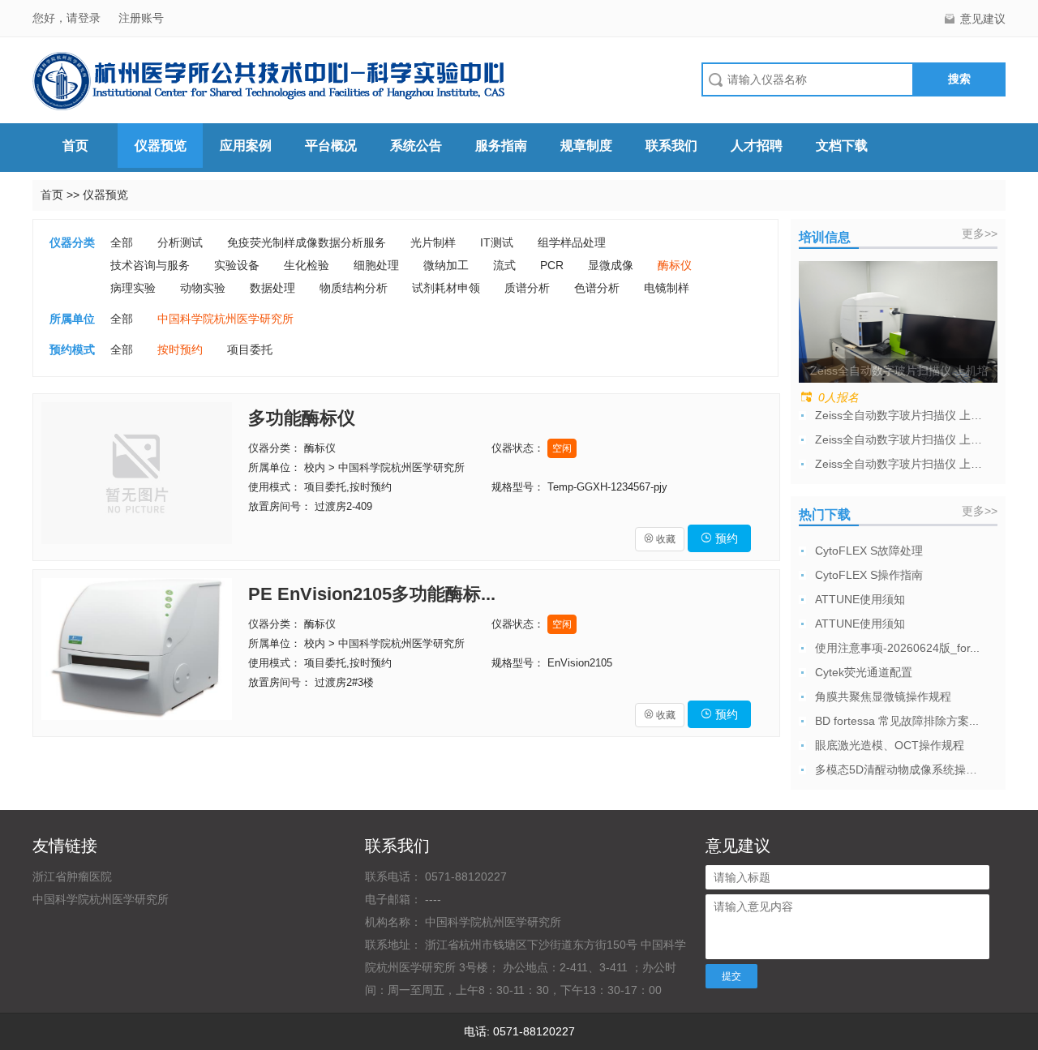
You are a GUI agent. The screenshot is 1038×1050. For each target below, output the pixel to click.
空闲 (562, 448)
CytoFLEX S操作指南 (869, 574)
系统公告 (416, 145)
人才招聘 (757, 145)
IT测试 (496, 242)
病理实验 (133, 287)
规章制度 (586, 145)
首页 (75, 145)
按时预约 (180, 349)
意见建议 (983, 18)
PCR (552, 265)
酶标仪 (675, 265)
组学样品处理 (572, 242)
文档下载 (842, 145)
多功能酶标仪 (301, 418)
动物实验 (202, 287)
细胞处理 (376, 265)
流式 (504, 265)
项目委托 (249, 349)
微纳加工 (446, 265)
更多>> (979, 233)
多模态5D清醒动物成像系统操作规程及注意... (900, 769)
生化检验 (306, 265)
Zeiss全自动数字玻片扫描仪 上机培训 (900, 415)
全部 (121, 242)
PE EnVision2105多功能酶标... (371, 594)
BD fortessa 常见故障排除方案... (897, 720)
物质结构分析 (354, 287)
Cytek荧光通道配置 (863, 672)
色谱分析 (597, 287)
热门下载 (825, 514)
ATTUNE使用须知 (860, 599)
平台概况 (331, 145)
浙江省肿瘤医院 (72, 876)
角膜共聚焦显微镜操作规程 (883, 696)
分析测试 (180, 242)
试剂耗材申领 (446, 287)
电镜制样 (666, 287)
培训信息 (825, 237)
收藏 (660, 539)
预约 (719, 538)
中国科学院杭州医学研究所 (225, 318)
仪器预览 (161, 145)
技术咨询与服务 (150, 265)
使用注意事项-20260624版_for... (897, 647)
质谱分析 (527, 287)
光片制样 (433, 242)
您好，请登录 (68, 17)
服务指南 (501, 145)
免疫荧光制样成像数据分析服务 (306, 242)
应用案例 (246, 145)
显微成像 (610, 265)
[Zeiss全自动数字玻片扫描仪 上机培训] (898, 321)
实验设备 (237, 265)
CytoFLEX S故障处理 (869, 550)
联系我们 (671, 145)
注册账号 (141, 17)
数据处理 (272, 287)
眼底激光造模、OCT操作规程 (889, 745)
